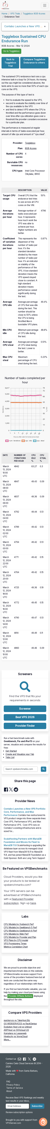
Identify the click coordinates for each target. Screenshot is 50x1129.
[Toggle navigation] (44, 5)
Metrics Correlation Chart (16, 946)
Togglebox (30, 143)
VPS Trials (15, 13)
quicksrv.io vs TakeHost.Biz (17, 1020)
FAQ (8, 1081)
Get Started (11, 751)
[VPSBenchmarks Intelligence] (43, 1122)
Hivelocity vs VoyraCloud (16, 1036)
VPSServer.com (13, 1123)
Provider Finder (25, 725)
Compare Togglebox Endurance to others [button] (34, 61)
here (33, 903)
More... (7, 1039)
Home (4, 13)
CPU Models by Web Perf (16, 934)
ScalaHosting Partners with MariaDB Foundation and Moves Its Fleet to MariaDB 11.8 (23, 842)
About (9, 1091)
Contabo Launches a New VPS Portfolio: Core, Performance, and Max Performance (25, 812)
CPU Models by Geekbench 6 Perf (20, 930)
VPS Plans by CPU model (16, 940)
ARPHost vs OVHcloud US (16, 1030)
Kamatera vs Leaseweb (15, 1033)
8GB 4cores (31, 148)
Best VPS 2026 (25, 717)
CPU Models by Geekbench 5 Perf (20, 927)
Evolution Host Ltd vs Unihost (18, 1027)
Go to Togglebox (11, 51)
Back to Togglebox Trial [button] (10, 62)
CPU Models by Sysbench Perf (19, 924)
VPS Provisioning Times (15, 943)
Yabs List (10, 757)
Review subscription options (19, 1112)
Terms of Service (14, 1088)
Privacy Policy (13, 1084)
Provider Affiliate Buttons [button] (20, 996)
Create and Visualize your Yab (20, 754)
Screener (25, 708)
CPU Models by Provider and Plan (20, 937)
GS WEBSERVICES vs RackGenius (20, 1023)
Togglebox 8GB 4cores (34, 13)
